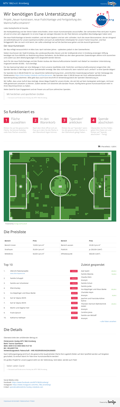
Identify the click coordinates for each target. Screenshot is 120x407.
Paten (32, 401)
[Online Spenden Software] (112, 402)
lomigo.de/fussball (20, 224)
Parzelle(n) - (108, 146)
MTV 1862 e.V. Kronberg (16, 3)
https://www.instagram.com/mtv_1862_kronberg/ (32, 385)
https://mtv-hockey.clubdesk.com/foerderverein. (34, 75)
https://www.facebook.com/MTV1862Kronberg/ (30, 382)
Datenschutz (24, 401)
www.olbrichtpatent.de (17, 273)
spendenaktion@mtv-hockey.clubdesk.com (26, 387)
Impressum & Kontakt (11, 401)
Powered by (104, 4)
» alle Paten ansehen (108, 321)
